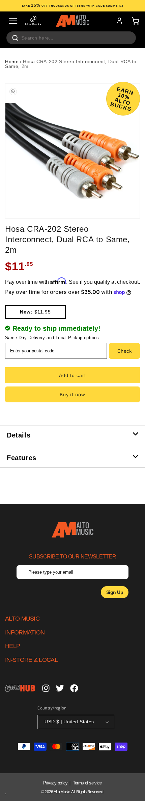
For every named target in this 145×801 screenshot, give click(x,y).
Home (12, 61)
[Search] (15, 37)
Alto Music (62, 792)
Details (18, 435)
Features (21, 457)
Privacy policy (55, 782)
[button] (13, 21)
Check (124, 351)
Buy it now (72, 394)
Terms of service (87, 782)
